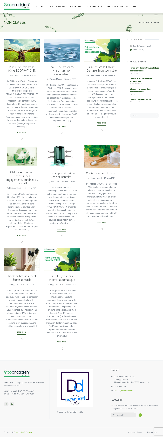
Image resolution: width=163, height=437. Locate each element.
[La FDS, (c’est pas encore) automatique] (62, 259)
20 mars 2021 (109, 178)
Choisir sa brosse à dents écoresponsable (21, 278)
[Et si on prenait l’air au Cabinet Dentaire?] (62, 156)
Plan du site (152, 432)
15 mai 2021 (70, 182)
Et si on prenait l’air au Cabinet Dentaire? (62, 175)
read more (21, 132)
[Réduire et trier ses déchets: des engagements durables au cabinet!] (22, 156)
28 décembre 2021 (109, 75)
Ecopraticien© (144, 22)
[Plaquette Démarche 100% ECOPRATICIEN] (22, 50)
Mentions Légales (135, 432)
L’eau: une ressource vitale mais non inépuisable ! (62, 70)
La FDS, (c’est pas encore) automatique (62, 278)
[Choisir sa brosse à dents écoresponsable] (22, 259)
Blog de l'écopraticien (141, 46)
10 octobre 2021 (30, 188)
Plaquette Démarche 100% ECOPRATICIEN (22, 68)
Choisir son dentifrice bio (101, 173)
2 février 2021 (30, 285)
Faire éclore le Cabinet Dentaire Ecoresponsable (102, 68)
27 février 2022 (30, 75)
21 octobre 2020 (70, 285)
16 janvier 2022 (70, 79)
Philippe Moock (16, 75)
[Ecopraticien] (17, 6)
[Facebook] (138, 15)
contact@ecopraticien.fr (123, 391)
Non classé (137, 50)
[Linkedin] (143, 15)
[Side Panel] (156, 15)
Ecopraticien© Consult (23, 432)
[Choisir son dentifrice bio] (102, 156)
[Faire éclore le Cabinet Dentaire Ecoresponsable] (102, 50)
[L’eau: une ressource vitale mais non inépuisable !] (62, 50)
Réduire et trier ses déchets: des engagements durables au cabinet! (22, 177)
